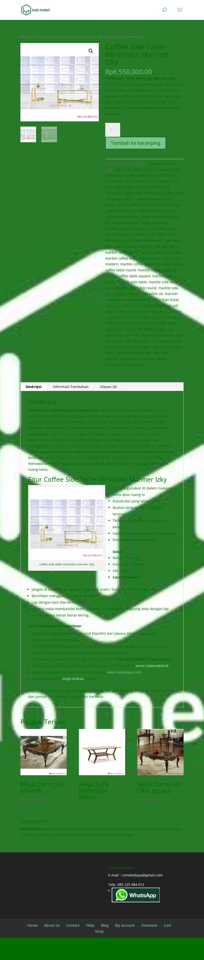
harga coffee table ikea (145, 210)
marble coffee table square (127, 276)
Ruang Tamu (45, 36)
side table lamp (137, 341)
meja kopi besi (139, 299)
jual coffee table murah (143, 240)
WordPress (143, 953)
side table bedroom (158, 335)
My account (125, 925)
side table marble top (133, 352)
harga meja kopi (125, 222)
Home (32, 925)
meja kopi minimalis (122, 317)
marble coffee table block (161, 252)
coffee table (115, 175)
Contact (73, 925)
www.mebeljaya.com (124, 672)
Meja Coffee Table (70, 36)
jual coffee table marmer (125, 234)
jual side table (166, 246)
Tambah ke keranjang (135, 143)
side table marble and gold (127, 347)
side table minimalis (137, 358)
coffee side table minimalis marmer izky (146, 169)
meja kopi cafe (117, 305)
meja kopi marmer (166, 311)
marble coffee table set (157, 270)
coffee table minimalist (143, 193)
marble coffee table (121, 252)
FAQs (90, 925)
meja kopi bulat (166, 299)
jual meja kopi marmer (133, 246)
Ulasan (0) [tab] (108, 386)
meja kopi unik (153, 317)
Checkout (149, 925)
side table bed (128, 335)
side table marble (167, 341)
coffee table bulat (141, 175)
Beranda (26, 36)
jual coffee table (163, 228)
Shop (99, 931)
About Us (52, 925)
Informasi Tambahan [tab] (71, 386)
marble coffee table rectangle (144, 264)
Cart (167, 925)
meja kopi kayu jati (133, 311)
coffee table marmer (132, 187)
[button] (90, 51)
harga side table (134, 228)
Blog (104, 925)
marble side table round (136, 288)
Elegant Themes (91, 953)
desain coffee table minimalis (142, 204)
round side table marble (145, 329)
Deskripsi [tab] (34, 386)
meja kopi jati (142, 305)
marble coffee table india (126, 258)
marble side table (132, 282)
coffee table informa (140, 181)
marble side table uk (145, 293)
